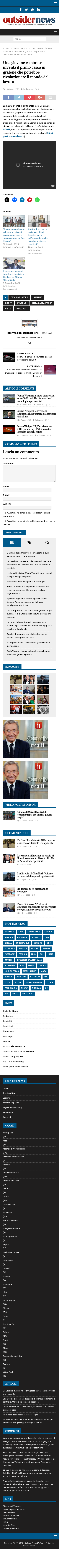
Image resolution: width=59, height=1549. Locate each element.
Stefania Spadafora (42, 303)
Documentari (9, 1204)
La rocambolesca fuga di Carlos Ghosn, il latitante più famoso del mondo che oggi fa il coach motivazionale (29, 626)
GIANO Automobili (11, 1515)
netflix (8, 976)
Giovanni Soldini (10, 1518)
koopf (8, 303)
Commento (8, 463)
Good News (8, 1260)
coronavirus (22, 943)
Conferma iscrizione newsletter (18, 1051)
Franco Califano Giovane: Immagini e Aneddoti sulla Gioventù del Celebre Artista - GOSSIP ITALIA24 (26, 1483)
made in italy (29, 971)
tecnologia (11, 988)
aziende (48, 931)
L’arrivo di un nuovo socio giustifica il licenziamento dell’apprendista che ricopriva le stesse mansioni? (38, 236)
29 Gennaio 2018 (26, 820)
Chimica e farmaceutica (13, 1156)
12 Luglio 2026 (25, 864)
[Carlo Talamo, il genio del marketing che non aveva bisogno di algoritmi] (29, 709)
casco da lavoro (19, 297)
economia (10, 948)
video (8, 308)
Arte (5, 1140)
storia (49, 982)
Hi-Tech (6, 1268)
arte (20, 931)
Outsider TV (8, 1324)
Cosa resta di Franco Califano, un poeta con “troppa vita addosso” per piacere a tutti (28, 1487)
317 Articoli (47, 333)
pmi (46, 976)
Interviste (7, 1284)
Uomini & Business (11, 1528)
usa (6, 993)
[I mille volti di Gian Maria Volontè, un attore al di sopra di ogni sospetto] (43, 679)
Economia (7, 1212)
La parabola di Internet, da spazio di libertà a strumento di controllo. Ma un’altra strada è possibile (29, 565)
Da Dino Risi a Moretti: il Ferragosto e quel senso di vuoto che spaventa (28, 554)
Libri (5, 1292)
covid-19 (37, 943)
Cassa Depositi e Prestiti (14, 1509)
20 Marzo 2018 (12, 89)
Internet (7, 1276)
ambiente (9, 931)
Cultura (6, 1188)
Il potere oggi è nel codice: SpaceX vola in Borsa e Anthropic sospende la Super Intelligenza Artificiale (27, 602)
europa (34, 948)
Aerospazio (8, 1132)
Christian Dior (9, 1512)
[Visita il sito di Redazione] (29, 343)
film (33, 954)
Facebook (10, 954)
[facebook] (20, 10)
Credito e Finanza (11, 1180)
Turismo (6, 1364)
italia (31, 965)
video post (22, 308)
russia (18, 982)
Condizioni (8, 1026)
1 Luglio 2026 (25, 895)
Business (35, 937)
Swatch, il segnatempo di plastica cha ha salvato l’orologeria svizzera (27, 635)
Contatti (7, 1021)
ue (46, 988)
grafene (37, 297)
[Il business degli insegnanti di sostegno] (16, 689)
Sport (5, 1340)
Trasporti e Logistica (12, 1356)
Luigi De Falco (9, 1525)
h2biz (50, 954)
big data (9, 937)
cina (46, 937)
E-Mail (6, 495)
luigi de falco (12, 971)
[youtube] (32, 10)
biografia (22, 937)
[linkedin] (38, 10)
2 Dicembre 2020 (26, 435)
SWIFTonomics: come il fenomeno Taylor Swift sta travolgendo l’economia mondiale (29, 1462)
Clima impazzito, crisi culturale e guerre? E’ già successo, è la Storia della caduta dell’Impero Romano (29, 614)
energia (23, 948)
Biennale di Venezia (12, 1506)
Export (6, 1244)
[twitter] (26, 10)
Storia (5, 1348)
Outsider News (10, 1011)
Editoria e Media (10, 1220)
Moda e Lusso (9, 1300)
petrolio (35, 976)
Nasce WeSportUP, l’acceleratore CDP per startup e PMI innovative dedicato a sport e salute (34, 429)
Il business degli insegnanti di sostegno (26, 581)
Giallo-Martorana (11, 1252)
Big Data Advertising (13, 1061)
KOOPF (6, 129)
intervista (10, 965)
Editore (6, 1041)
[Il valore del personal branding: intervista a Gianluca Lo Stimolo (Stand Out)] (14, 263)
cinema (8, 943)
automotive (33, 931)
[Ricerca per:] (29, 39)
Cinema (6, 1164)
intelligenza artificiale (29, 960)
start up (21, 303)
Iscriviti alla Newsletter (14, 1046)
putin (7, 982)
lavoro (42, 965)
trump (24, 988)
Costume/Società (11, 1172)
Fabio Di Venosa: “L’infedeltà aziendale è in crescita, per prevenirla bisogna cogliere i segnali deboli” (28, 590)
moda (43, 971)
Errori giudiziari (10, 1236)
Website (7, 503)
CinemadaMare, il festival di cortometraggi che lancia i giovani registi (34, 815)
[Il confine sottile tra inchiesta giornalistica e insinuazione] (16, 709)
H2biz (5, 1522)
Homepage (8, 1031)
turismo (36, 988)
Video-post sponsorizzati (15, 1066)
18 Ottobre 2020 (26, 404)
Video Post (8, 1372)
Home (5, 1088)
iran (22, 965)
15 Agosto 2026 (25, 846)
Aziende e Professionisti (14, 1148)
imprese (8, 960)
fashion (23, 954)
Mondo (6, 1308)
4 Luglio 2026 (25, 879)
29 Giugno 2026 (26, 913)
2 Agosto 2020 (25, 420)
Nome (6, 486)
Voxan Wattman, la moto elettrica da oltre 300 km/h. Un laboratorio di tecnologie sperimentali (35, 398)
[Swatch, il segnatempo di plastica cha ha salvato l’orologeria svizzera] (43, 699)
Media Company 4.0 (13, 1056)
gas (41, 954)
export (46, 948)
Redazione (28, 89)
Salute (6, 1332)
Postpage (8, 1036)
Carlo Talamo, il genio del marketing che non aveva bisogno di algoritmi (28, 652)
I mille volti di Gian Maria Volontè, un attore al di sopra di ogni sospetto (29, 574)
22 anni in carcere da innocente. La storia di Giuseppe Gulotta (27, 1475)
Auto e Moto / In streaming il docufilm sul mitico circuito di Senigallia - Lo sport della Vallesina (29, 1440)
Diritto (6, 1196)
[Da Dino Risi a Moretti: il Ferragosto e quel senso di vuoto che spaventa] (16, 679)
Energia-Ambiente (11, 1228)
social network (33, 982)
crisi (48, 943)
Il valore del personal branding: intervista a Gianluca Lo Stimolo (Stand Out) (13, 275)
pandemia (21, 976)
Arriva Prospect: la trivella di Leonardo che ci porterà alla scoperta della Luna (36, 413)
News (5, 1316)
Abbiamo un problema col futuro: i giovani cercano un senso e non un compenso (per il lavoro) (14, 235)
